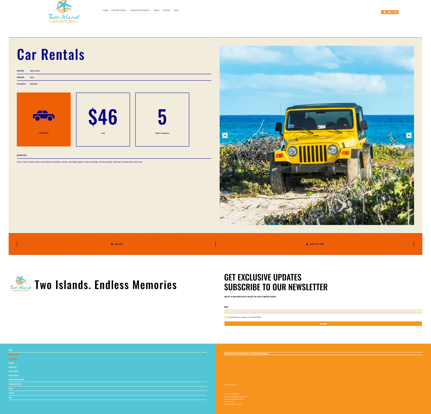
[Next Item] (409, 135)
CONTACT (11, 393)
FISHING (11, 363)
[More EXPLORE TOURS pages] (127, 10)
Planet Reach (263, 353)
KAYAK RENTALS (14, 375)
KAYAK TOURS (13, 371)
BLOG (10, 397)
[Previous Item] (225, 135)
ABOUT (11, 388)
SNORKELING (13, 367)
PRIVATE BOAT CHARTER (16, 379)
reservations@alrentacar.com (235, 397)
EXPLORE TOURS (14, 354)
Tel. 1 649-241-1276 (231, 394)
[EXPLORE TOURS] (204, 355)
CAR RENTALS (13, 358)
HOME (10, 350)
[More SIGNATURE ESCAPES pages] (150, 10)
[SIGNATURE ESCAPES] (204, 384)
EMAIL (226, 307)
